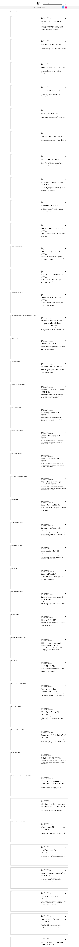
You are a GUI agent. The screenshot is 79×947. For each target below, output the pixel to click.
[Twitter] (63, 7)
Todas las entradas (15, 12)
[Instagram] (66, 7)
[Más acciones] (66, 18)
